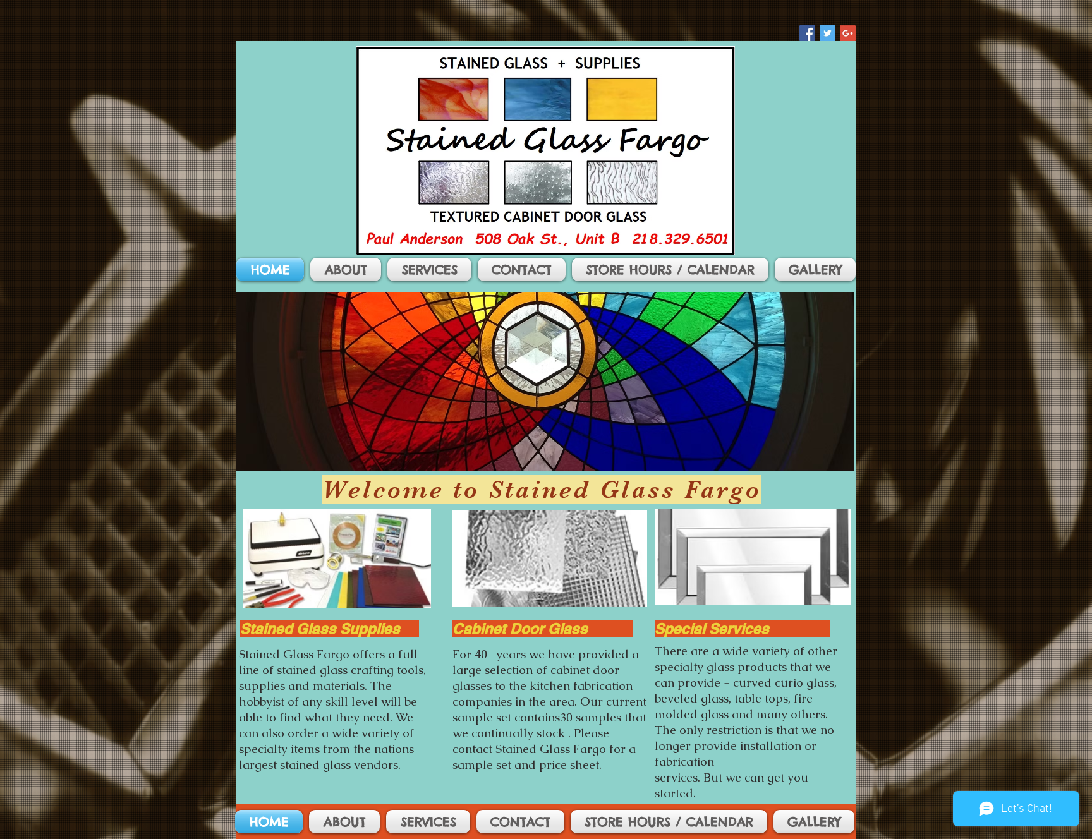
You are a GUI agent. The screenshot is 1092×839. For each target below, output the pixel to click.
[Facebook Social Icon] (807, 33)
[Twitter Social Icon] (827, 33)
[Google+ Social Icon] (848, 33)
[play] (828, 460)
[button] (545, 381)
